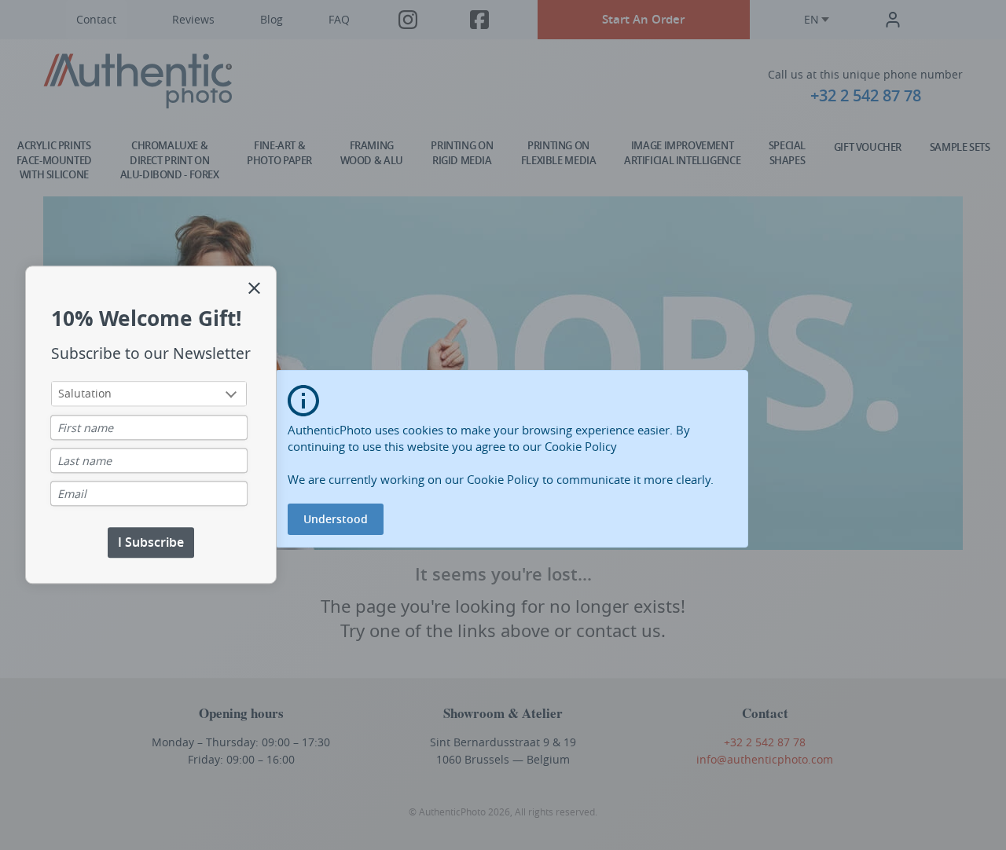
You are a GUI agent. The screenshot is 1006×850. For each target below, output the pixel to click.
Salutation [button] (85, 394)
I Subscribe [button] (151, 542)
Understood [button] (335, 518)
